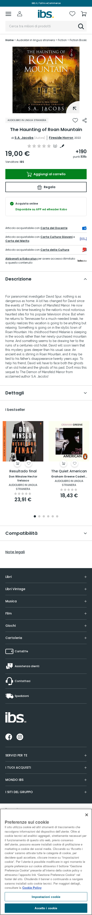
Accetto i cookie (46, 908)
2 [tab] (39, 516)
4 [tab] (48, 516)
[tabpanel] (46, 80)
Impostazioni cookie (46, 897)
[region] (46, 862)
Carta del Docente (53, 228)
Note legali (15, 552)
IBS (22, 162)
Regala (49, 187)
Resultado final (23, 471)
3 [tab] (44, 516)
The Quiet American (69, 471)
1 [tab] (46, 110)
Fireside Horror (61, 137)
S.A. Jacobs (24, 137)
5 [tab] (53, 516)
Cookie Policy (32, 887)
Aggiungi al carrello (49, 174)
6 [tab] (57, 516)
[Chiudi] (87, 815)
